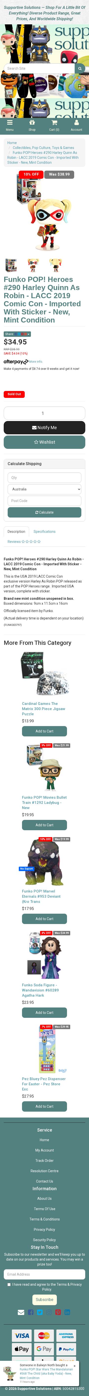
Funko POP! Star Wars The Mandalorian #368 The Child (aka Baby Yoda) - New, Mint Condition (46, 1374)
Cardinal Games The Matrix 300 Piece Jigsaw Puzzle (43, 708)
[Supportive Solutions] (44, 43)
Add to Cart (44, 731)
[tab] (17, 531)
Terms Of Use (44, 1209)
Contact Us (44, 1181)
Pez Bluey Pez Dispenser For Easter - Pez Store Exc (44, 1084)
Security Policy (44, 1240)
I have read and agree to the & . (47, 1286)
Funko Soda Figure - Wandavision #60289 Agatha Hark (40, 990)
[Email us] (21, 1312)
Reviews (15, 542)
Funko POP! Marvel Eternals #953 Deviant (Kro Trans (41, 896)
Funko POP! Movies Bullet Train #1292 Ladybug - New (44, 802)
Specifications (45, 532)
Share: (10, 334)
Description (16, 532)
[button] (44, 442)
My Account (44, 1150)
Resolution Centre (45, 1171)
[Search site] (80, 68)
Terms (62, 1284)
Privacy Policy (44, 1230)
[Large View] (11, 265)
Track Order (44, 1161)
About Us (44, 1199)
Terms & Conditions (44, 1219)
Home (44, 1140)
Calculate (46, 512)
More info (35, 361)
